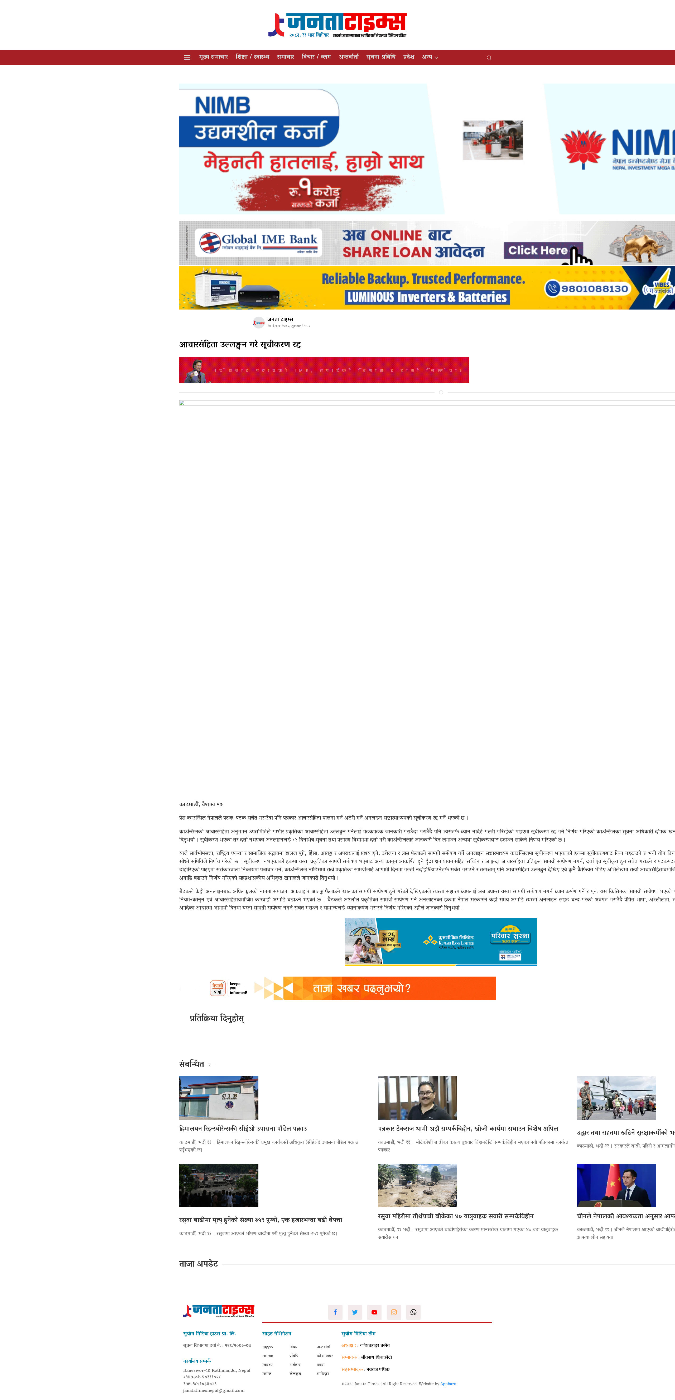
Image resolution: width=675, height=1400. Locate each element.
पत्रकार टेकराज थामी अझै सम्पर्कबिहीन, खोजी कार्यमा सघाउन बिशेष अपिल (468, 1129)
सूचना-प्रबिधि (381, 57)
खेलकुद (295, 1374)
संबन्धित (191, 1065)
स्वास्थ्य (267, 1365)
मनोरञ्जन (323, 1374)
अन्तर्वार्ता (349, 57)
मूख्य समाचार (213, 57)
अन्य (427, 57)
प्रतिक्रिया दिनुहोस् (217, 1019)
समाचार (285, 57)
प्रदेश (408, 57)
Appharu (448, 1384)
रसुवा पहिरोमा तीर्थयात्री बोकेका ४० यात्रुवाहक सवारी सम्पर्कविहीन (456, 1217)
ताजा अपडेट (198, 1265)
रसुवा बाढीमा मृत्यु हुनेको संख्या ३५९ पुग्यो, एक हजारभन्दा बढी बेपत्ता (260, 1221)
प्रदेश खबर (325, 1356)
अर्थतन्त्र (295, 1365)
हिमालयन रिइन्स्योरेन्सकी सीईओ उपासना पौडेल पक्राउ (243, 1129)
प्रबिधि (294, 1356)
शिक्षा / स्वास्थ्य (252, 57)
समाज (266, 1374)
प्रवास (321, 1365)
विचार (293, 1347)
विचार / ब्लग (316, 57)
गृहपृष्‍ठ (267, 1347)
